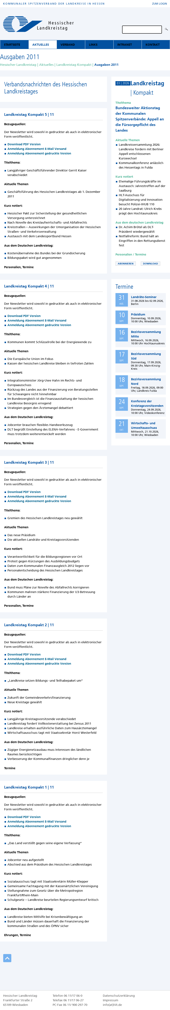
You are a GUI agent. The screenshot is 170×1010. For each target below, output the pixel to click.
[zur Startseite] (38, 24)
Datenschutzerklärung (119, 996)
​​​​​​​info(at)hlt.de (112, 1005)
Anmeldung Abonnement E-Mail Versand (36, 149)
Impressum (110, 1000)
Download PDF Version (24, 144)
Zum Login (159, 3)
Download (150, 263)
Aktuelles (46, 65)
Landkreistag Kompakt (73, 65)
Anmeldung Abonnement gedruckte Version (39, 153)
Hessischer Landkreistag (18, 65)
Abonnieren (126, 263)
